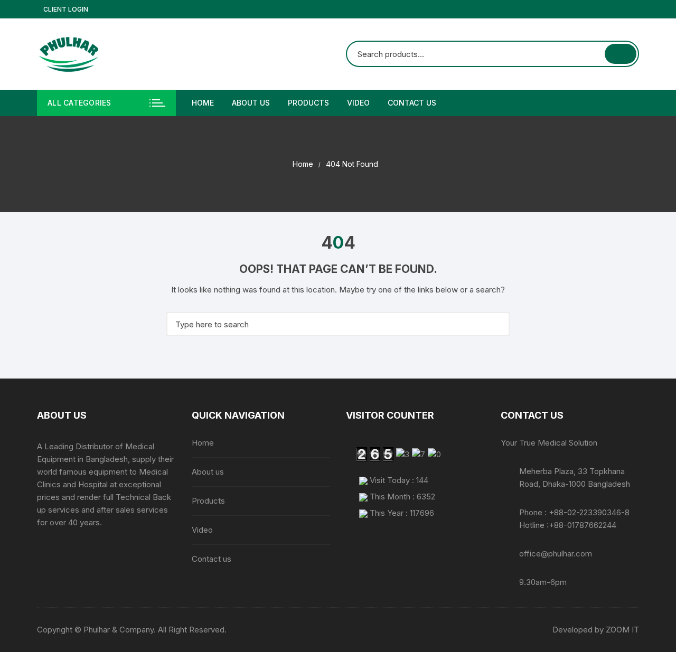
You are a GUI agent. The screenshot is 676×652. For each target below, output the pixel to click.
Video (358, 102)
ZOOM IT (622, 630)
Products (308, 102)
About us (251, 102)
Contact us (412, 102)
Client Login (65, 9)
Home (203, 102)
